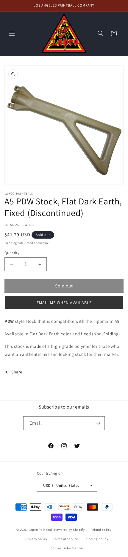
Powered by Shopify (69, 530)
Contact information (67, 548)
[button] (11, 33)
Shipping (10, 243)
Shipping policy (96, 539)
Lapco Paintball (41, 530)
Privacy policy (36, 539)
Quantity (11, 252)
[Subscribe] (97, 423)
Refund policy (101, 530)
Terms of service (65, 539)
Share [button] (16, 372)
